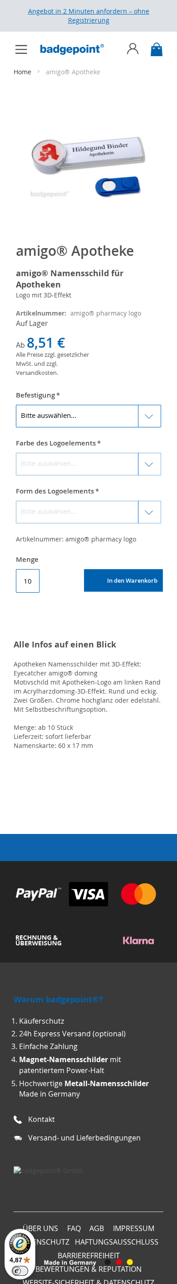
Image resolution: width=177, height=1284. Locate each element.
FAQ (74, 1228)
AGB (96, 1228)
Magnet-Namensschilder (63, 1059)
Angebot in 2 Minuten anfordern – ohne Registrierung (88, 15)
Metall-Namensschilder (106, 1083)
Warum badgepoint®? (58, 999)
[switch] (20, 1271)
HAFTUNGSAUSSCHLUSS (116, 1242)
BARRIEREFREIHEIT (89, 1255)
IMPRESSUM (133, 1228)
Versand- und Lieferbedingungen (84, 1138)
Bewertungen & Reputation (88, 1269)
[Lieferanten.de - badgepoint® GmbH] (48, 1170)
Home (23, 71)
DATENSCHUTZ (44, 1242)
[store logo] (76, 49)
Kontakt (41, 1119)
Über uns (40, 1228)
